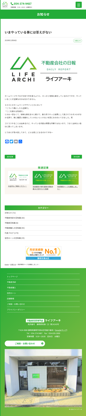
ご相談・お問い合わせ (16, 304)
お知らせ (77, 41)
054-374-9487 (22, 4)
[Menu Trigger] (79, 5)
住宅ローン (11, 293)
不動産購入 (11, 287)
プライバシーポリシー (16, 309)
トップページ (12, 276)
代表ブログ (9, 233)
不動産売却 (11, 282)
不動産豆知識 (10, 222)
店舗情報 (10, 298)
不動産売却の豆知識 (13, 217)
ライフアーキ (78, 409)
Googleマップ (61, 330)
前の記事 (10, 156)
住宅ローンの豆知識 (13, 238)
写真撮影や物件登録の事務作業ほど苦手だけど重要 (43, 187)
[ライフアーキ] (5, 7)
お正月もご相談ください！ (17, 186)
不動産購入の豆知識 (13, 228)
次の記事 (76, 156)
